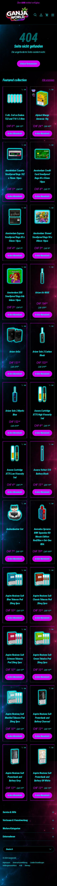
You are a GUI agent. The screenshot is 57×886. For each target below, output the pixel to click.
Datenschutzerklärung (20, 862)
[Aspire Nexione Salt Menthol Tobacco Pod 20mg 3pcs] (15, 697)
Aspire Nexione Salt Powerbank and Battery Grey (15, 777)
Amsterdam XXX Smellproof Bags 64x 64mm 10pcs (14, 296)
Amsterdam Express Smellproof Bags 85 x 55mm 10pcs (15, 237)
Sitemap (27, 865)
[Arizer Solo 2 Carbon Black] (42, 335)
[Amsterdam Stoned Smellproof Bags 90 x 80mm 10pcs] (42, 217)
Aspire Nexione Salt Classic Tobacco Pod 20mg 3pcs (42, 599)
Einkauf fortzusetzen (28, 63)
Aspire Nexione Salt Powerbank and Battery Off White (42, 777)
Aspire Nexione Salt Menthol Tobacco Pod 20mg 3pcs (15, 717)
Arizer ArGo (14, 351)
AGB (20, 865)
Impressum (6, 862)
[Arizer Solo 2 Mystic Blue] (15, 394)
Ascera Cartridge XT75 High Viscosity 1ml (42, 414)
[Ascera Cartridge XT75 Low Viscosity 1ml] (15, 453)
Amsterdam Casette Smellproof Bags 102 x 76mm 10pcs (15, 174)
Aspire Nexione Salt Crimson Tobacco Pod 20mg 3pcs (15, 658)
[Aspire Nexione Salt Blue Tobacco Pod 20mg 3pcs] (15, 579)
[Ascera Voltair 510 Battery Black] (42, 453)
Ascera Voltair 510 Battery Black (42, 471)
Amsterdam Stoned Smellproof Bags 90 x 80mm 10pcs (42, 237)
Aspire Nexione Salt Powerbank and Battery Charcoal (42, 717)
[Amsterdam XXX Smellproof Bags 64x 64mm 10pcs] (15, 276)
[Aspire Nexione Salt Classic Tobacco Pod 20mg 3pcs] (42, 579)
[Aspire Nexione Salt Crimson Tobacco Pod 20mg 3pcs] (15, 638)
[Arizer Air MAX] (42, 276)
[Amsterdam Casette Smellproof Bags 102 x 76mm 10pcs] (15, 154)
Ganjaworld (12, 858)
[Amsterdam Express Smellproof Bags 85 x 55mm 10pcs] (15, 217)
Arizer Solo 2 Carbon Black (42, 353)
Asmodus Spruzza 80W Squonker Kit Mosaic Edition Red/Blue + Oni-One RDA (42, 537)
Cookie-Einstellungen (37, 862)
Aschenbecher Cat (14, 529)
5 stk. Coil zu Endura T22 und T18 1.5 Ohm (15, 117)
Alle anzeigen (48, 79)
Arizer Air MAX (42, 292)
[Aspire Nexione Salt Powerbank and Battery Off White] (42, 757)
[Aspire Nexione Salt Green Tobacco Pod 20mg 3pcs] (42, 638)
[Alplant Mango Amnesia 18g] (42, 99)
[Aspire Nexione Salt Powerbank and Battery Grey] (15, 757)
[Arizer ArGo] (15, 335)
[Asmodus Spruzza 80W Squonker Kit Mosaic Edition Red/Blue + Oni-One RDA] (42, 513)
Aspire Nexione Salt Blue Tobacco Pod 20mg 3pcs (15, 599)
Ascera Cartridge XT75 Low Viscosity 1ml (15, 473)
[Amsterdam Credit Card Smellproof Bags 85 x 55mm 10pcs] (42, 154)
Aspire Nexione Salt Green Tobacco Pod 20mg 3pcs (42, 658)
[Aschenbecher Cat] (15, 513)
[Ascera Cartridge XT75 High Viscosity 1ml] (42, 394)
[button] (47, 15)
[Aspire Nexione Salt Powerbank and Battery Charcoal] (42, 697)
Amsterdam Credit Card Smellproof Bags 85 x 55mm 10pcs (42, 176)
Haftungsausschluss (9, 865)
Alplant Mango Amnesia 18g (42, 117)
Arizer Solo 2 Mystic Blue (14, 412)
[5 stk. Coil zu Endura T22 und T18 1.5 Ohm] (15, 99)
